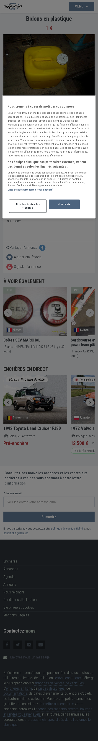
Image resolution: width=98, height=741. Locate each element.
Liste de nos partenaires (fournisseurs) (30, 189)
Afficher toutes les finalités (28, 205)
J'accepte (64, 204)
